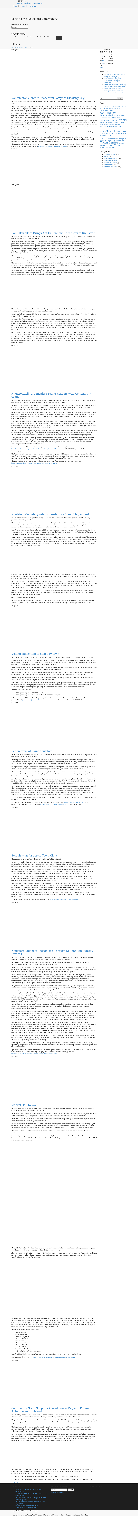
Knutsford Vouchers (110, 161)
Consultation (115, 117)
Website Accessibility (57, 1493)
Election (109, 120)
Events (39, 37)
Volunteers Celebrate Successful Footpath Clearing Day (48, 98)
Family (102, 122)
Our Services (16, 37)
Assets (114, 106)
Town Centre (109, 142)
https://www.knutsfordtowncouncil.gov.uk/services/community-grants (34, 463)
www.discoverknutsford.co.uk (73, 802)
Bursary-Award (110, 108)
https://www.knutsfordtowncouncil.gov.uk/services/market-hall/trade (54, 1357)
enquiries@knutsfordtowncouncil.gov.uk (29, 3)
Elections (114, 120)
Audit (118, 106)
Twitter (15, 6)
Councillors (103, 120)
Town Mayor (114, 145)
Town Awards (118, 140)
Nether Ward (114, 136)
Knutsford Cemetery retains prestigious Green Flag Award (50, 514)
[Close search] (12, 29)
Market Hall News (23, 1105)
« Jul (101, 67)
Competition (121, 115)
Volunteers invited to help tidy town (35, 654)
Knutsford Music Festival (106, 129)
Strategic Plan (122, 138)
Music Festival (112, 133)
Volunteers (112, 147)
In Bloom (117, 124)
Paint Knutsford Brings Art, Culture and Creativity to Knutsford (53, 233)
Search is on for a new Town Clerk (34, 855)
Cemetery (103, 110)
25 (103, 63)
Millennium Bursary (110, 163)
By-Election (118, 108)
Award (122, 106)
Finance (106, 122)
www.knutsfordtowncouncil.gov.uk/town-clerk (64, 900)
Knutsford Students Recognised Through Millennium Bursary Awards (52, 952)
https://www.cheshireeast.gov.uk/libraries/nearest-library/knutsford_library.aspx (37, 449)
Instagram (33, 6)
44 (17, 1482)
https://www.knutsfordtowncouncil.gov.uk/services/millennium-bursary (34, 1054)
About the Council (28, 37)
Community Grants (109, 115)
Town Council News (110, 167)
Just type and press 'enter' (19, 24)
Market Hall (111, 131)
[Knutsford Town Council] (29, 11)
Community (108, 112)
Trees (106, 147)
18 (103, 61)
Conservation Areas (105, 117)
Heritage (108, 124)
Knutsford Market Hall (110, 126)
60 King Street (105, 106)
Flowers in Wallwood (114, 122)
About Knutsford (49, 37)
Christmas (109, 110)
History (113, 124)
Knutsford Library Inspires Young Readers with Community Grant (51, 395)
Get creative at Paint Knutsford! (32, 751)
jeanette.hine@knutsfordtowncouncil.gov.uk (52, 146)
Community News (110, 154)
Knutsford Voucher (118, 129)
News (59, 37)
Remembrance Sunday (112, 138)
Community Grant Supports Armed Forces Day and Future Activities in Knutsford (50, 1409)
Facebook (24, 6)
